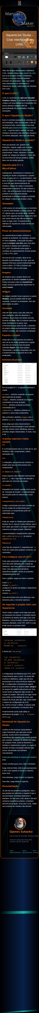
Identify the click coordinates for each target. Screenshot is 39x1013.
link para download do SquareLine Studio (19, 757)
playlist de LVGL (29, 73)
